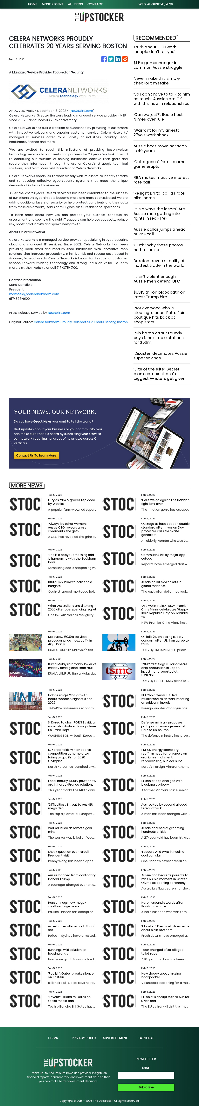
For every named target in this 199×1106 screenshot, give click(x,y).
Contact (146, 1038)
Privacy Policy (84, 1038)
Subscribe (146, 1087)
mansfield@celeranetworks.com (34, 294)
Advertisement (115, 1038)
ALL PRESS (75, 4)
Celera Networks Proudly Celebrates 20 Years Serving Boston (81, 322)
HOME (32, 4)
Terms (53, 1038)
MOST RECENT (52, 4)
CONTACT (95, 4)
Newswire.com (82, 111)
